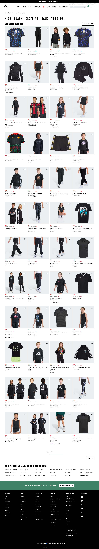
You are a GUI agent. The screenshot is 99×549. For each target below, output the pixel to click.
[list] (43, 24)
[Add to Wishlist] (24, 29)
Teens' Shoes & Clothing (11, 469)
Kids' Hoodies (38, 472)
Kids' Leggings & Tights (86, 472)
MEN (18, 7)
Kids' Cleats (53, 472)
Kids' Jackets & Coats (25, 475)
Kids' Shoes (23, 472)
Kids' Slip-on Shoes (85, 469)
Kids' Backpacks (24, 469)
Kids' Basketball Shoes (56, 469)
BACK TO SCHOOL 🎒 (39, 7)
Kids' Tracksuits (84, 475)
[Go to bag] (94, 7)
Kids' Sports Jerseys (40, 475)
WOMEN (24, 7)
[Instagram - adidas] (87, 501)
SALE (48, 7)
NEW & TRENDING (63, 7)
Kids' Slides (68, 475)
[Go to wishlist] (91, 7)
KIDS (30, 7)
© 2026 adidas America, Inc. (49, 547)
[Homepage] (5, 6)
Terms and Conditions (60, 543)
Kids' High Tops (39, 469)
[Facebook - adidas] (87, 497)
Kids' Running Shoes (70, 469)
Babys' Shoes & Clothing (11, 475)
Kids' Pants (53, 475)
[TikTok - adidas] (87, 513)
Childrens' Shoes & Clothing (9, 472)
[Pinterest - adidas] (87, 509)
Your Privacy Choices (39, 543)
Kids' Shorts (68, 472)
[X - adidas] (87, 505)
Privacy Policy (51, 543)
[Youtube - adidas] (87, 516)
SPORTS (54, 7)
